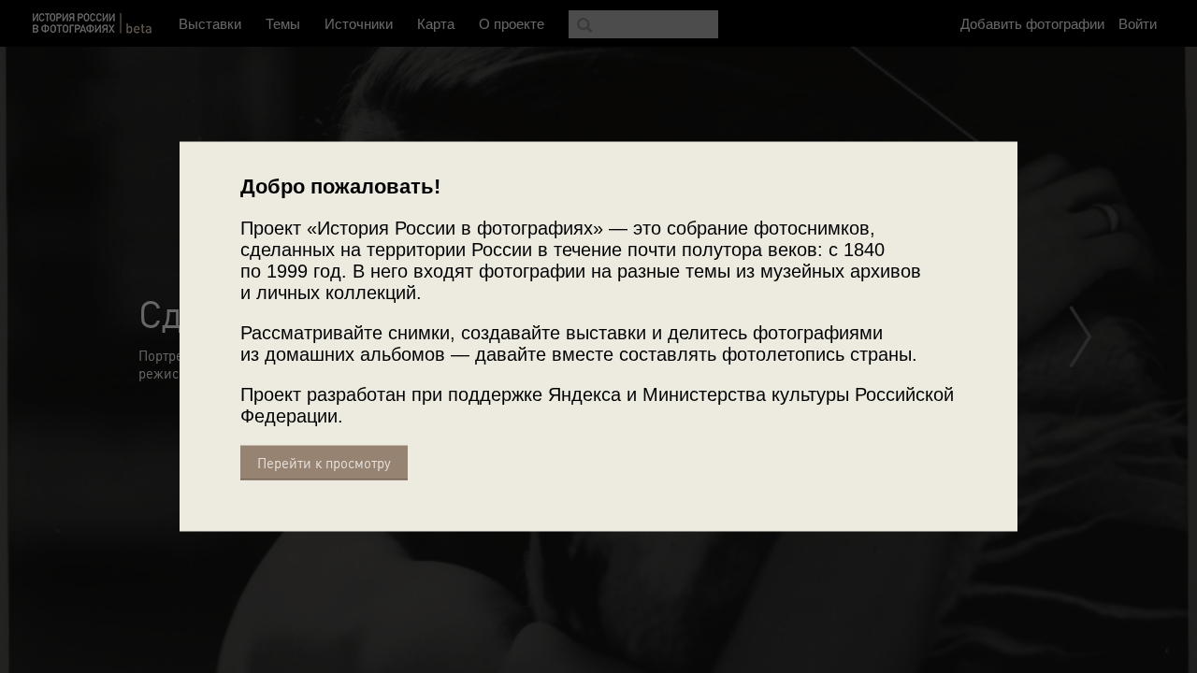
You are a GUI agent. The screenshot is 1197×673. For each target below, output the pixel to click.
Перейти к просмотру (324, 463)
